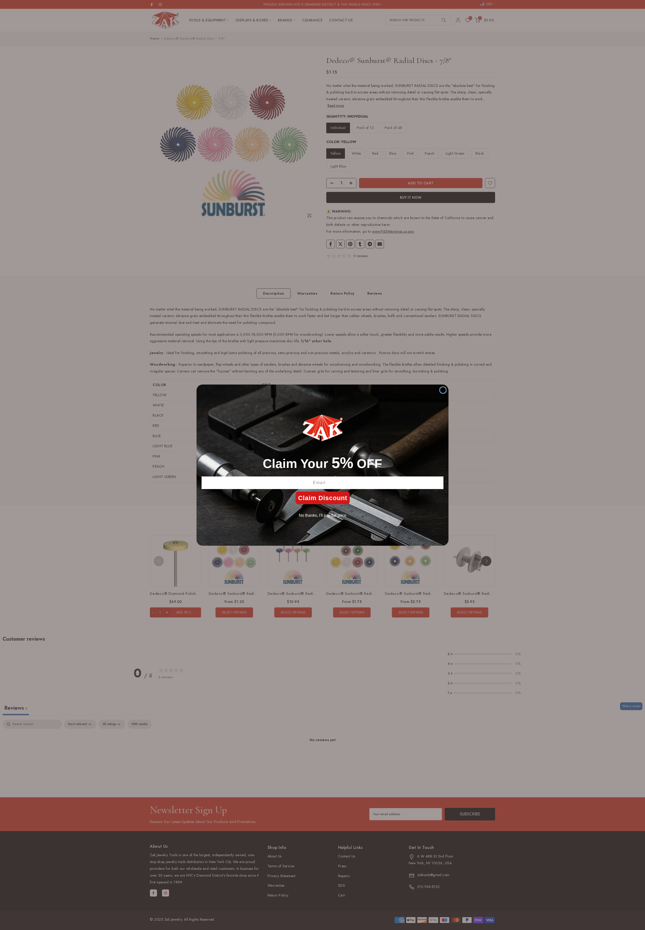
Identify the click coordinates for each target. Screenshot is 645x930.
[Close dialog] (443, 390)
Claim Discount (322, 497)
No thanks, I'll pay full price (322, 515)
